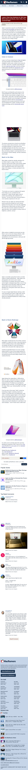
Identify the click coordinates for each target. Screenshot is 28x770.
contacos (7, 574)
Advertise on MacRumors (8, 675)
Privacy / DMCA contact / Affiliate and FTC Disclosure (10, 762)
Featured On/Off (4, 766)
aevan (6, 564)
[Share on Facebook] (24, 458)
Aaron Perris (16, 705)
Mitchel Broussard (4, 691)
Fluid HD (19, 766)
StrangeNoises (8, 610)
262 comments (5, 458)
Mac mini (4, 5)
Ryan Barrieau (16, 701)
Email (2, 688)
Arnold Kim (3, 681)
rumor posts (13, 445)
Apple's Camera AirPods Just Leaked (13, 729)
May (19, 60)
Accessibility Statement (5, 764)
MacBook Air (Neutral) (14, 453)
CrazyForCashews (9, 496)
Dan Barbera (3, 701)
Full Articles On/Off (11, 766)
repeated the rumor (19, 67)
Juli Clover (3, 686)
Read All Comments (14, 639)
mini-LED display (10, 29)
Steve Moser (3, 705)
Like (12, 501)
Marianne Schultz (17, 696)
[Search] (24, 2)
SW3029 (7, 553)
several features (19, 99)
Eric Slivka (16, 681)
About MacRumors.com (8, 671)
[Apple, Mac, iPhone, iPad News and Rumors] (10, 3)
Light (25, 766)
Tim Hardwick (16, 691)
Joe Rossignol (16, 686)
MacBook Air (13, 450)
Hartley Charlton (4, 696)
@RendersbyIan (18, 89)
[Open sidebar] (26, 2)
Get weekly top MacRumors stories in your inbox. (14, 461)
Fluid (16, 766)
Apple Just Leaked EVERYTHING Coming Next (15, 734)
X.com (4, 688)
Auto (22, 766)
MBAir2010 (7, 523)
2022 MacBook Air (8, 451)
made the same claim (11, 66)
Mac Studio (11, 5)
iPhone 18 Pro (20, 5)
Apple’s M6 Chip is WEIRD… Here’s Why (14, 716)
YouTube (5, 713)
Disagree (15, 501)
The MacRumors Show (10, 737)
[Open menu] (1, 2)
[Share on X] (21, 458)
